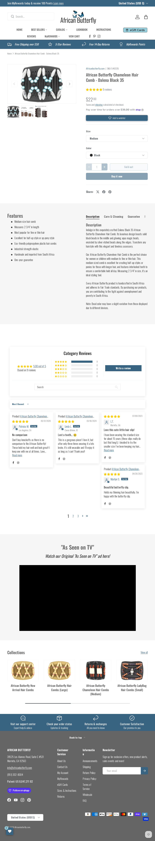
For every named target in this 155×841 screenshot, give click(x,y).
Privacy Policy (89, 779)
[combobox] (30, 16)
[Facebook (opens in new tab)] (89, 36)
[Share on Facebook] (104, 192)
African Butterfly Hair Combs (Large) (59, 687)
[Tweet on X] (98, 192)
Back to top (75, 737)
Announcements (90, 761)
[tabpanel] (117, 266)
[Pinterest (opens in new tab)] (94, 36)
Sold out (128, 167)
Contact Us (62, 767)
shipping (99, 104)
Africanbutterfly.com (95, 68)
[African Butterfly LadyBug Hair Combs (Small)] (132, 670)
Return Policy (89, 773)
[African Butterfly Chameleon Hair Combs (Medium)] (95, 670)
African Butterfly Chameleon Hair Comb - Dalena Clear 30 (29, 418)
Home (9, 54)
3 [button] (78, 516)
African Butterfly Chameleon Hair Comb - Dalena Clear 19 (121, 471)
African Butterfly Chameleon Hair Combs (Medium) (95, 689)
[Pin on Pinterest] (110, 192)
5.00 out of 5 (39, 366)
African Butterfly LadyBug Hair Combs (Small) (132, 687)
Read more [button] (17, 455)
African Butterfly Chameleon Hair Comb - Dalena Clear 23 (75, 418)
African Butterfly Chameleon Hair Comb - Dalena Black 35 (37, 54)
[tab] (92, 216)
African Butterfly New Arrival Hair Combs (23, 687)
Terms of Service (87, 787)
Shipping (87, 767)
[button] (146, 17)
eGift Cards (62, 785)
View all (144, 652)
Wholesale (87, 795)
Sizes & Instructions (66, 791)
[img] (20, 421)
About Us (61, 761)
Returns (61, 796)
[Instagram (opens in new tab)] (99, 36)
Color (89, 148)
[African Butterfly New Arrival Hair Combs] (23, 670)
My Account (62, 773)
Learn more (58, 3)
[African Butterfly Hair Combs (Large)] (59, 670)
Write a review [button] (123, 368)
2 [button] (73, 516)
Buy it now (116, 176)
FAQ (84, 801)
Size (88, 131)
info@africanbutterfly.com (19, 768)
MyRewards (62, 779)
